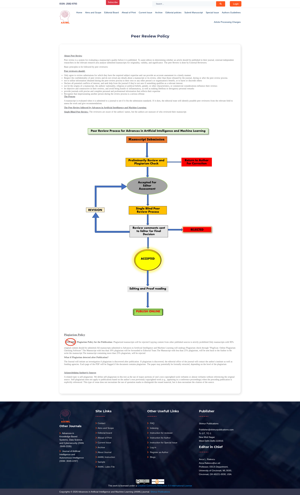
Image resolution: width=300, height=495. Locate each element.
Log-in (152, 447)
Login (236, 3)
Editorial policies (173, 12)
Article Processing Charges (227, 22)
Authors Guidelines (231, 12)
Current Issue (145, 12)
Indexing (153, 428)
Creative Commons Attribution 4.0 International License (165, 485)
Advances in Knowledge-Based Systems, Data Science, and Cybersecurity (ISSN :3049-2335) (71, 440)
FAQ (151, 423)
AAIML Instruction (106, 457)
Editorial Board (111, 12)
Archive (158, 12)
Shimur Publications (208, 423)
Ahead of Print (129, 12)
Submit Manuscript (193, 12)
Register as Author (158, 452)
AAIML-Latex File (106, 466)
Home (79, 12)
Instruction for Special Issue (163, 442)
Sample (101, 462)
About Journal (104, 452)
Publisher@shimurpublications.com (216, 429)
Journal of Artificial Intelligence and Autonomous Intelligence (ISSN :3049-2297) (71, 456)
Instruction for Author (160, 437)
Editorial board (105, 433)
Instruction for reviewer (161, 433)
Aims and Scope (93, 12)
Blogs (152, 457)
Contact (101, 423)
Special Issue (212, 12)
